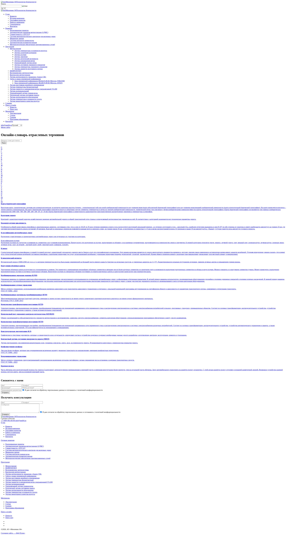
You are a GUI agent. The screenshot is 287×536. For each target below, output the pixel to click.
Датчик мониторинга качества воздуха (24, 101)
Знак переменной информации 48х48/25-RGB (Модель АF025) (38, 83)
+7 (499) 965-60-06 (8, 421)
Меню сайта (5, 127)
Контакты (13, 26)
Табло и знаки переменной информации (25, 79)
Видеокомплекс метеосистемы (21, 73)
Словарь (8, 103)
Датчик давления (20, 57)
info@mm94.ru (6, 125)
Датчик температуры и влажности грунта (26, 99)
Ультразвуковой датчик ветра (25, 63)
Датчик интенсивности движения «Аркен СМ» (28, 77)
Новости (13, 107)
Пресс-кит (14, 109)
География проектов (17, 20)
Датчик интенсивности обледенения (24, 97)
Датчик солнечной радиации (25, 53)
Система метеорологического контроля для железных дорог (33, 36)
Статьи (12, 115)
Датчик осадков (20, 55)
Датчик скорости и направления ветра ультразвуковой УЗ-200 (33, 89)
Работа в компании (17, 22)
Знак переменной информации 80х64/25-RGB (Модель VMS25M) (39, 81)
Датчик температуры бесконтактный (24, 87)
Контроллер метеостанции (20, 75)
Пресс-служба (10, 105)
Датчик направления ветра (24, 61)
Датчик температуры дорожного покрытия (30, 67)
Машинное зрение (17, 38)
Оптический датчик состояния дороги (24, 95)
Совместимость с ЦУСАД (20, 34)
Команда (13, 16)
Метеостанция (15, 49)
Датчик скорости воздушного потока (28, 69)
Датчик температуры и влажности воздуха (30, 51)
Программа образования (19, 119)
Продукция (9, 47)
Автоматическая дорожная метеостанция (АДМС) (29, 32)
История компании (17, 18)
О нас (7, 14)
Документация (15, 113)
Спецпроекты (15, 24)
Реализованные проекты (19, 30)
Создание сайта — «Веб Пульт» (13, 533)
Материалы (9, 111)
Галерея (13, 117)
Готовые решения (7, 440)
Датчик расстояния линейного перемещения (27, 85)
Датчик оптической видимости (26, 59)
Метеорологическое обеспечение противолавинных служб (32, 44)
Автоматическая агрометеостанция (23, 42)
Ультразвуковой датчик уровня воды (24, 93)
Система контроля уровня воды (22, 40)
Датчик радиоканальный (19, 91)
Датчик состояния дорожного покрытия (29, 65)
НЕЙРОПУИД (15, 71)
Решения (8, 28)
